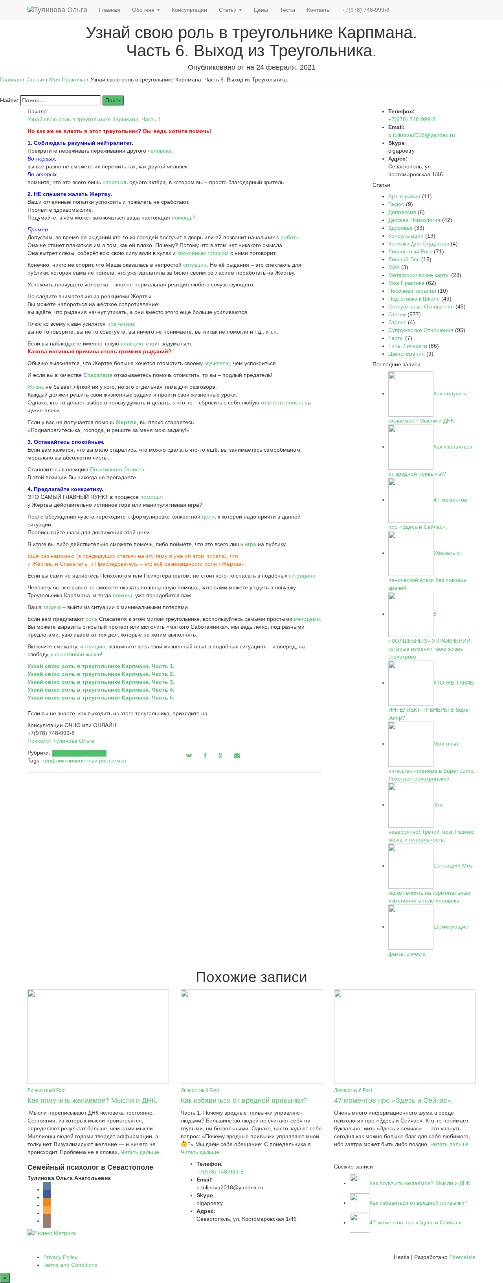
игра (250, 544)
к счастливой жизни (76, 654)
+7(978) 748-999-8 (365, 10)
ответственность (282, 402)
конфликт (54, 760)
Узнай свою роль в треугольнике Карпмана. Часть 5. (101, 697)
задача (52, 607)
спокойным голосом (203, 253)
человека (159, 151)
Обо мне (144, 10)
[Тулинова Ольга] (57, 10)
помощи (151, 497)
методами (307, 619)
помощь (182, 217)
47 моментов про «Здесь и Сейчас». (393, 1100)
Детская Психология (414, 220)
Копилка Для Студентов (418, 243)
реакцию (132, 343)
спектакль (115, 182)
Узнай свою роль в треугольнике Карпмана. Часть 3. (101, 682)
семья (118, 760)
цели (208, 516)
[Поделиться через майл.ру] (237, 755)
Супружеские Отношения (420, 330)
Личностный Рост (410, 251)
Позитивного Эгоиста (117, 469)
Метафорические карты (419, 275)
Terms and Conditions (70, 1265)
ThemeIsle (462, 1257)
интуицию (92, 646)
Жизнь (36, 387)
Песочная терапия (412, 291)
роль (91, 619)
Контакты (318, 10)
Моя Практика (69, 753)
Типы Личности (407, 346)
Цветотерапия (406, 354)
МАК (394, 267)
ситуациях (302, 575)
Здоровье (400, 228)
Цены (261, 10)
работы (290, 237)
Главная (109, 10)
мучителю (217, 363)
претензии (120, 324)
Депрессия (402, 212)
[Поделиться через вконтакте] (189, 755)
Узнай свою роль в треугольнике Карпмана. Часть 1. (95, 119)
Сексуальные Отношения (421, 306)
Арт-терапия (404, 196)
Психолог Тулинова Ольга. (62, 741)
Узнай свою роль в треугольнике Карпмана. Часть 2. (101, 674)
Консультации (189, 10)
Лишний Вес (404, 259)
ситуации (195, 265)
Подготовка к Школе (414, 298)
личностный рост (88, 760)
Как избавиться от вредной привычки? (244, 1100)
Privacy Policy (60, 1257)
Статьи (228, 10)
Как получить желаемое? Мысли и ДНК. (93, 1100)
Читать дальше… (142, 1152)
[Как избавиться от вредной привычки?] (251, 1036)
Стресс (397, 322)
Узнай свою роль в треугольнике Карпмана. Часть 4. (101, 690)
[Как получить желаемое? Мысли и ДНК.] (98, 1036)
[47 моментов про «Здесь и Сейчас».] (404, 1036)
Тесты (287, 10)
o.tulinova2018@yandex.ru (421, 135)
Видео (396, 204)
